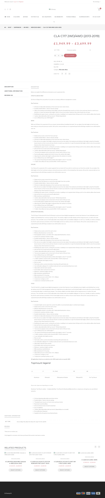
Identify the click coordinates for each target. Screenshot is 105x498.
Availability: (56, 64)
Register (21, 1)
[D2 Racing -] (52, 9)
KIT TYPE (56, 50)
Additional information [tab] (13, 91)
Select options (15, 470)
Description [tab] (9, 86)
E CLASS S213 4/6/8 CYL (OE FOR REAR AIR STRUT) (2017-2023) (40, 462)
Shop (9, 27)
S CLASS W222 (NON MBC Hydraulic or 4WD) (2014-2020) (15, 462)
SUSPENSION (17, 27)
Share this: (56, 73)
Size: (55, 67)
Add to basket (70, 55)
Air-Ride (26, 27)
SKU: (55, 61)
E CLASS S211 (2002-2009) (89, 460)
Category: (56, 69)
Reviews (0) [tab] (9, 95)
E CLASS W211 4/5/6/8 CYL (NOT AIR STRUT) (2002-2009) (65, 462)
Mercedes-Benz (36, 27)
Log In (15, 1)
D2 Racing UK (8, 493)
